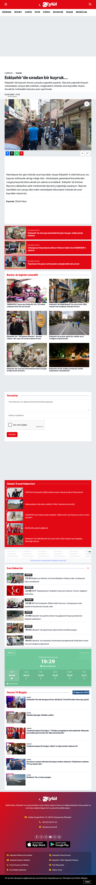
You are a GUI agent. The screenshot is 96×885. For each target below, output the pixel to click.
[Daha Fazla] (21, 153)
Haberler (8, 73)
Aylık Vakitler (13, 684)
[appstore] (36, 844)
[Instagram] (46, 837)
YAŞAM (69, 12)
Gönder (12, 434)
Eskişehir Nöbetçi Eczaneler (21, 855)
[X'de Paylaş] (12, 153)
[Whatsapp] (55, 837)
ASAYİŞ (28, 12)
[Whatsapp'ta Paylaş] (16, 153)
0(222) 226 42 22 (49, 822)
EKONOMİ (58, 12)
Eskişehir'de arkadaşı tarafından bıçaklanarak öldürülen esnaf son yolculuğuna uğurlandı (56, 642)
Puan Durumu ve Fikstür (19, 865)
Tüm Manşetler (58, 865)
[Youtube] (50, 837)
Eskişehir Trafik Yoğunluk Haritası (65, 860)
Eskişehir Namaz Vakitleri (20, 860)
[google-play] (59, 844)
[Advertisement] (50, 64)
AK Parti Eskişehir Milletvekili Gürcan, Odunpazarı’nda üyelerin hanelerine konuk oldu (53, 605)
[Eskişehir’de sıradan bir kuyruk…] (48, 124)
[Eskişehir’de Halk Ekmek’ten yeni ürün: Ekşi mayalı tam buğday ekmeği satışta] (69, 291)
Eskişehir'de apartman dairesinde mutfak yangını (51, 630)
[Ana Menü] (6, 4)
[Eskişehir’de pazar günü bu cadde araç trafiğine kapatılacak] (69, 323)
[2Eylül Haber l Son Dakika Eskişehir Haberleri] (47, 4)
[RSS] (59, 837)
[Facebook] (37, 837)
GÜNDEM (6, 12)
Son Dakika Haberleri (17, 870)
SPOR (37, 12)
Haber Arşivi (57, 870)
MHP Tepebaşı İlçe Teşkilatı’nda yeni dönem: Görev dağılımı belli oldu (56, 592)
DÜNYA (46, 12)
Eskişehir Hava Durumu (61, 855)
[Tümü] (88, 568)
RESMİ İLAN (81, 12)
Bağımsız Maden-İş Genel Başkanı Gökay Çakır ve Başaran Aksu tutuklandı (55, 580)
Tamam (87, 882)
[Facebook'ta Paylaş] (7, 153)
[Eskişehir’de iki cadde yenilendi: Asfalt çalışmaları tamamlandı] (69, 355)
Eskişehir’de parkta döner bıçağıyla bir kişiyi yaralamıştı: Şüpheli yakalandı (53, 617)
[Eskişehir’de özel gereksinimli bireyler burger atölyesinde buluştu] (27, 355)
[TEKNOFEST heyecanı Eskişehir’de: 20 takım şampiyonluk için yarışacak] (27, 291)
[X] (41, 837)
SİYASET (18, 12)
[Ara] (90, 4)
